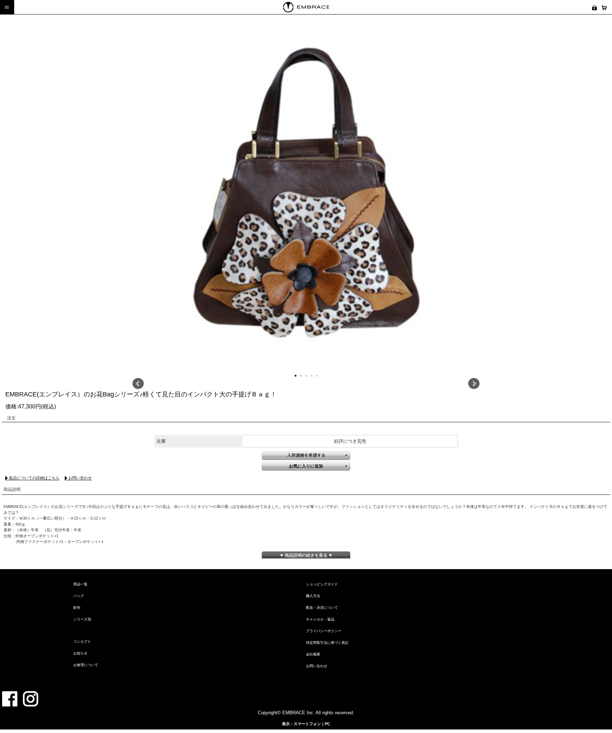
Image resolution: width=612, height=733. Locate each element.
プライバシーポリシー (323, 631)
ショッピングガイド (322, 584)
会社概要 (313, 654)
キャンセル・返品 (320, 619)
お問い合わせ (80, 478)
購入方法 (313, 596)
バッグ (78, 596)
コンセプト (82, 641)
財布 (76, 607)
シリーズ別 (82, 619)
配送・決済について (322, 607)
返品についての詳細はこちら (34, 478)
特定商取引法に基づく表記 (327, 643)
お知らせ (80, 653)
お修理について (85, 665)
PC (327, 724)
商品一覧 (80, 584)
